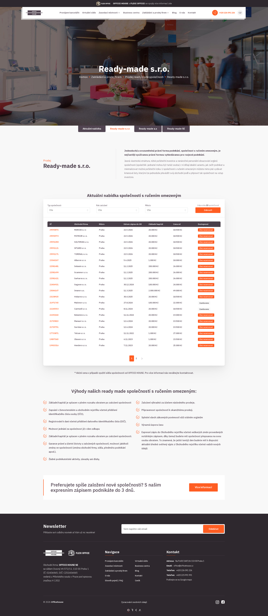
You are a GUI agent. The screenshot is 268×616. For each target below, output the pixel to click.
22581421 (54, 278)
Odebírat (213, 529)
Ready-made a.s (148, 128)
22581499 (54, 272)
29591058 (54, 242)
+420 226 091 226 (227, 12)
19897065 (54, 339)
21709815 (54, 321)
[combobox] (68, 210)
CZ (240, 12)
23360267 (54, 260)
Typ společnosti (54, 205)
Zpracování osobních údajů (134, 602)
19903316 (54, 345)
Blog (174, 12)
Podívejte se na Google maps (179, 579)
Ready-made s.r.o (120, 128)
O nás (182, 12)
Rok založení (101, 205)
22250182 (54, 315)
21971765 (54, 302)
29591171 (54, 254)
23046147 (54, 290)
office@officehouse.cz (183, 566)
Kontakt (192, 12)
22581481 (54, 266)
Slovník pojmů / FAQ (114, 580)
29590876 (54, 230)
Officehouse (57, 602)
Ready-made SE (176, 128)
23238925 (54, 296)
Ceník (137, 580)
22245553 (54, 309)
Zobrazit (208, 210)
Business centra (131, 12)
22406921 (54, 284)
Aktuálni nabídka (92, 128)
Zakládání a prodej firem (154, 12)
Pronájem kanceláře (69, 12)
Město (148, 205)
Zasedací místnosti (108, 12)
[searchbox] (67, 210)
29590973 (54, 236)
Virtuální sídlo (89, 12)
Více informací (203, 487)
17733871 (54, 333)
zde (170, 3)
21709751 (54, 327)
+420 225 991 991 (184, 575)
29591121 (54, 248)
